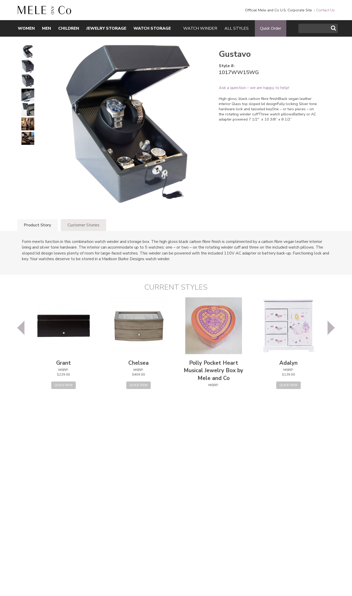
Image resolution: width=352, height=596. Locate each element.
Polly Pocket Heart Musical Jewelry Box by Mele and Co (213, 370)
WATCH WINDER (200, 28)
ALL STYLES (236, 28)
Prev (20, 328)
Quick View (63, 385)
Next (331, 328)
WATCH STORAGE (152, 28)
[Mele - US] (44, 11)
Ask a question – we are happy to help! (254, 88)
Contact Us (325, 10)
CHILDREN (68, 28)
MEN (46, 28)
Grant (63, 363)
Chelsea (138, 363)
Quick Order (270, 28)
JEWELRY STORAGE (106, 28)
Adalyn (288, 363)
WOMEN (26, 28)
